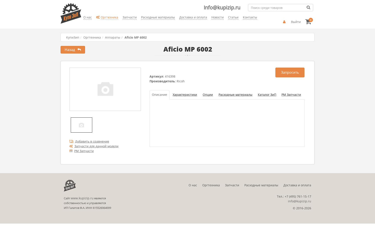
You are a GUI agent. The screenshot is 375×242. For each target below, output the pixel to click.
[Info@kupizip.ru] (83, 24)
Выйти (296, 22)
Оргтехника (92, 37)
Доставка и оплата (297, 185)
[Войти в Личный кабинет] (285, 22)
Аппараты (112, 37)
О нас (193, 185)
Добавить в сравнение (92, 141)
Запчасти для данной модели (96, 146)
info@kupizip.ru (299, 201)
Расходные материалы (261, 185)
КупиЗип (72, 37)
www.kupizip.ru (82, 198)
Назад (71, 49)
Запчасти (232, 185)
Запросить (290, 72)
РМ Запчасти (84, 151)
